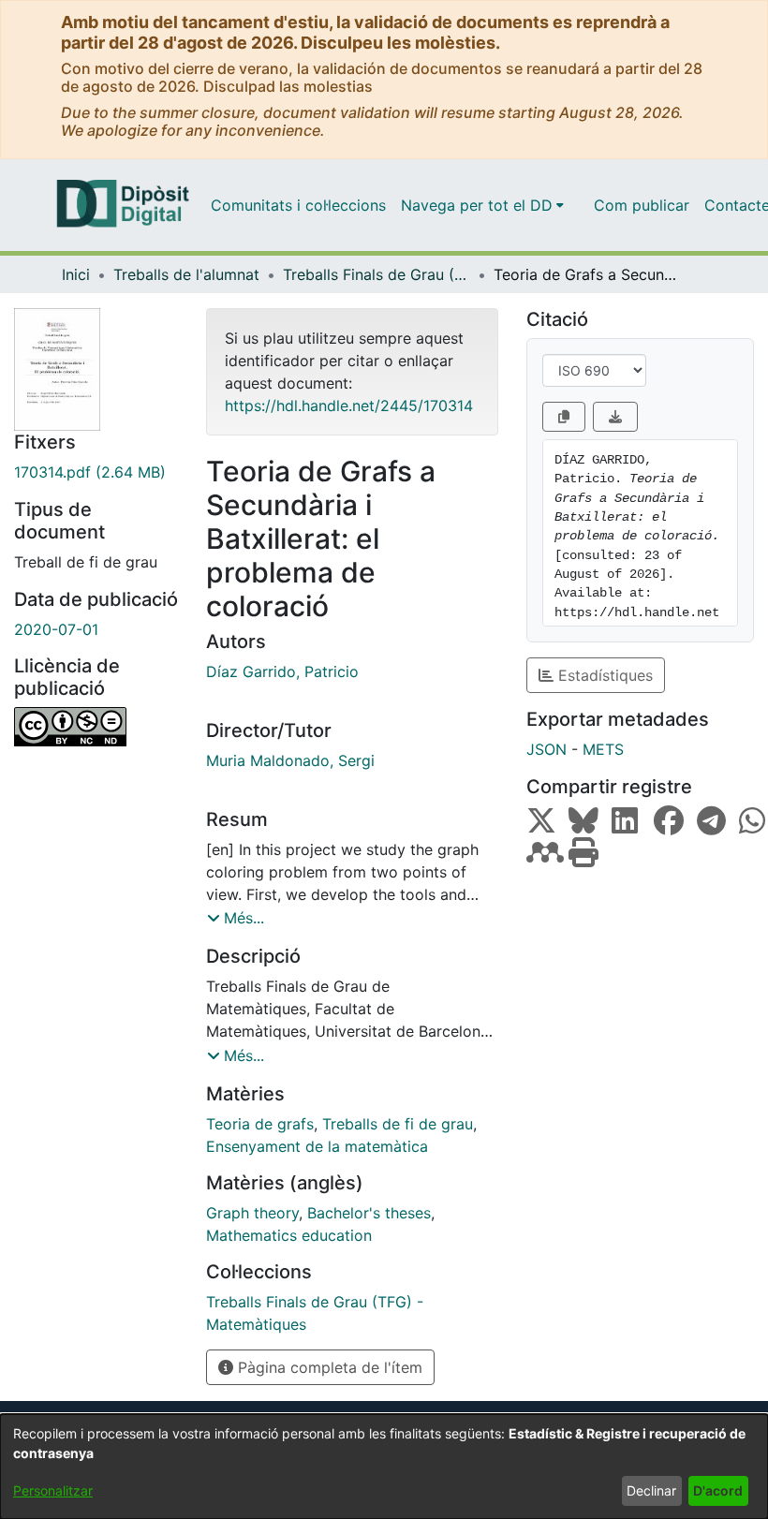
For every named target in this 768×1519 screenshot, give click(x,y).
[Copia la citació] (563, 417)
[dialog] (384, 1466)
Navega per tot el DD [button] (477, 205)
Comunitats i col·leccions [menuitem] (298, 205)
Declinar (651, 1490)
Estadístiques (603, 675)
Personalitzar (53, 1490)
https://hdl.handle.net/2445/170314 (349, 405)
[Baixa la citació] (615, 417)
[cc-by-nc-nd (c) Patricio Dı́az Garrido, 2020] (96, 726)
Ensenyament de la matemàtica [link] (317, 1146)
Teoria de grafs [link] (260, 1123)
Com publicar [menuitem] (641, 205)
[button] (235, 918)
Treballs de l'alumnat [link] (186, 274)
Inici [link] (76, 274)
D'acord (718, 1490)
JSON (546, 749)
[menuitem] (482, 205)
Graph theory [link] (252, 1212)
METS (603, 749)
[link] (96, 472)
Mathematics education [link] (289, 1235)
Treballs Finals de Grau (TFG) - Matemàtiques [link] (376, 274)
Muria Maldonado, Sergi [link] (290, 760)
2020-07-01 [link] (56, 629)
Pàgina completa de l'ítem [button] (327, 1367)
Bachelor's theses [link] (369, 1212)
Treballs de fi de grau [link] (397, 1123)
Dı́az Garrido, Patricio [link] (282, 671)
